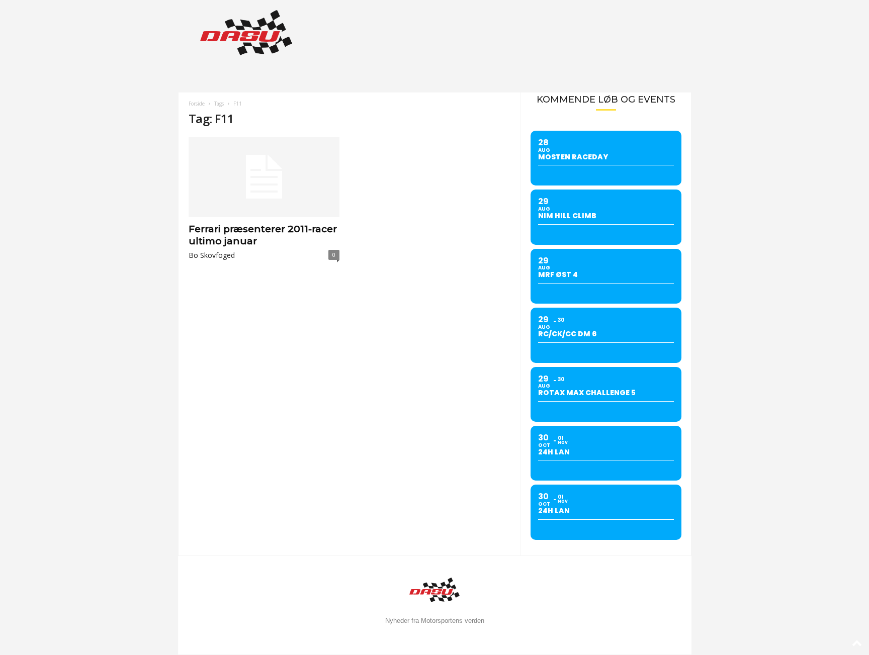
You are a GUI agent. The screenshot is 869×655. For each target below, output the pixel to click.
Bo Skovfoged (212, 255)
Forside (197, 103)
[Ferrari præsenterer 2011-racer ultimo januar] (264, 177)
